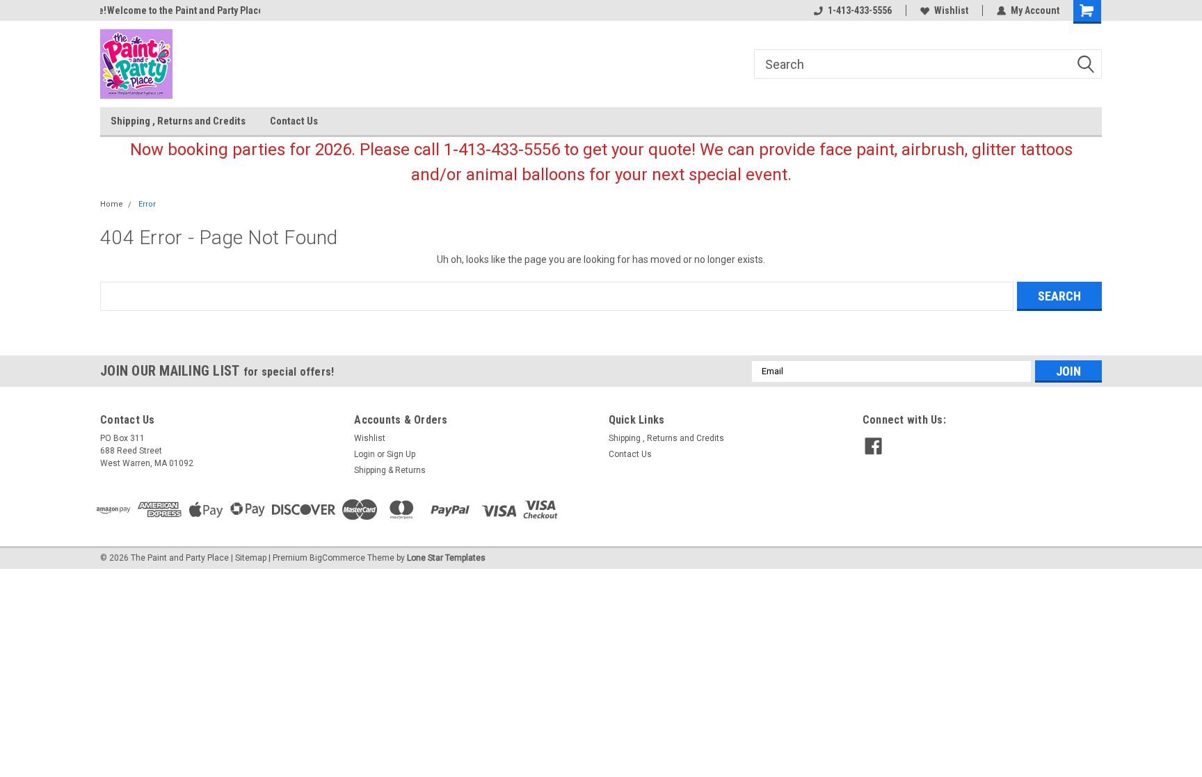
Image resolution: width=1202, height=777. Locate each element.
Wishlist (951, 10)
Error (147, 204)
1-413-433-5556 (860, 10)
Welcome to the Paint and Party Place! (179, 10)
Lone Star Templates (446, 558)
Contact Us (294, 121)
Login (364, 454)
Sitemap (250, 558)
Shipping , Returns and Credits (178, 121)
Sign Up (401, 454)
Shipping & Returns (390, 470)
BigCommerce (337, 558)
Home (111, 204)
